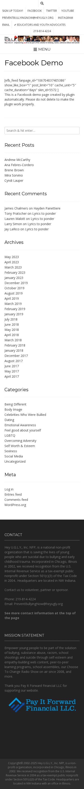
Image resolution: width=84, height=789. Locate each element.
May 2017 (11, 371)
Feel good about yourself (22, 430)
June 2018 (11, 324)
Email (6, 25)
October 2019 (14, 288)
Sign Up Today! (12, 11)
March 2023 (13, 267)
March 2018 (13, 340)
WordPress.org (15, 505)
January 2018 (13, 350)
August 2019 (13, 293)
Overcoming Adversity (20, 440)
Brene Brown (14, 170)
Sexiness (10, 451)
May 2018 (11, 329)
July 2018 (10, 319)
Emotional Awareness (20, 425)
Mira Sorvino (13, 175)
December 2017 (16, 355)
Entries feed (13, 494)
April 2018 (11, 335)
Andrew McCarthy (17, 160)
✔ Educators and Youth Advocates (39, 25)
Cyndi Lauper (13, 180)
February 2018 (14, 345)
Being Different (15, 404)
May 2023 (11, 257)
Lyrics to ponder (44, 213)
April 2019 (11, 298)
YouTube (67, 11)
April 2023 (11, 262)
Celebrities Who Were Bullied (25, 414)
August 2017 (13, 361)
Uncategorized (15, 461)
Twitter (51, 11)
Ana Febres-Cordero (19, 165)
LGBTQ (9, 435)
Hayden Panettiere (47, 208)
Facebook (35, 11)
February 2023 (14, 272)
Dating (9, 420)
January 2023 (13, 278)
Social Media (13, 456)
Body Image (13, 409)
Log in (8, 489)
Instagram (65, 18)
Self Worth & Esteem (19, 446)
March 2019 (13, 303)
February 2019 (14, 309)
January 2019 (13, 314)
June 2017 (11, 366)
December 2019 (16, 283)
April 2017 (11, 376)
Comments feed (16, 499)
